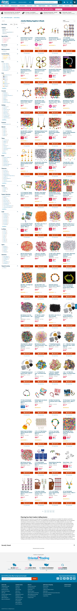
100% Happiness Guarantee (33, 594)
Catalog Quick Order (5, 586)
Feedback (76, 306)
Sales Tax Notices (18, 599)
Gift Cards (3, 592)
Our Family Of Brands (32, 595)
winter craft (49, 533)
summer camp (40, 520)
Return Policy (18, 592)
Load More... (4, 88)
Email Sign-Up (4, 595)
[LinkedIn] (61, 578)
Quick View (27, 53)
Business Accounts (5, 589)
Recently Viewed (6, 545)
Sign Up (34, 578)
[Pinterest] (64, 578)
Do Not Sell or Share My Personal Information (51, 592)
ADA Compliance (18, 602)
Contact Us (17, 586)
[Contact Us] (67, 2)
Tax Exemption (18, 600)
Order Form (17, 591)
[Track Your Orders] (64, 2)
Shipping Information (19, 594)
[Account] (71, 2)
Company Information (32, 586)
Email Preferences (18, 604)
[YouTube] (71, 578)
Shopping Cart (18, 595)
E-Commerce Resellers (47, 594)
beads (28, 519)
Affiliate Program (31, 591)
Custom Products (67, 586)
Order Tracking (18, 589)
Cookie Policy (45, 595)
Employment (30, 589)
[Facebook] (58, 578)
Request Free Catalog (6, 591)
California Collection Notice (48, 589)
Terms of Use (45, 587)
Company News (31, 597)
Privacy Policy (45, 586)
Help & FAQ (17, 587)
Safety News (45, 591)
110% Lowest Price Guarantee (33, 592)
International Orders (19, 597)
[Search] (60, 2)
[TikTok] (67, 578)
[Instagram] (74, 578)
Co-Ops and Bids (5, 587)
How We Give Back (31, 587)
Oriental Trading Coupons (6, 594)
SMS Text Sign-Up (5, 597)
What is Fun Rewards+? (6, 599)
